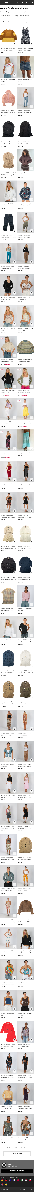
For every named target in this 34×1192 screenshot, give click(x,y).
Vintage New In (6, 16)
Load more (17, 1154)
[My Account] (22, 2)
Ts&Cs (31, 1189)
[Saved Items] (27, 2)
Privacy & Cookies (24, 1189)
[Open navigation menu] (2, 2)
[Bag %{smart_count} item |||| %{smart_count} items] (31, 2)
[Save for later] (14, 44)
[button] (2, 1180)
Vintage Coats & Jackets (21, 16)
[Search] (18, 2)
